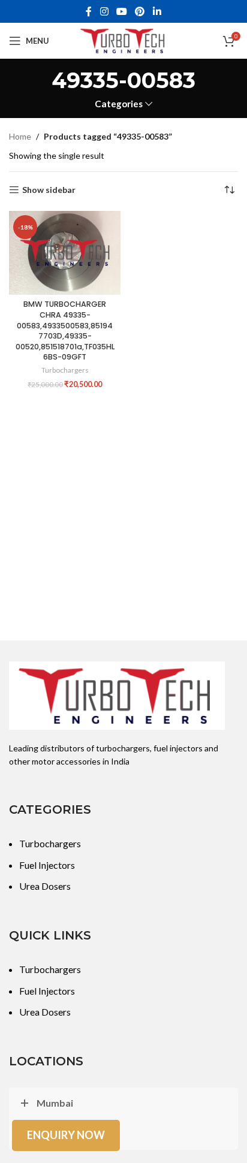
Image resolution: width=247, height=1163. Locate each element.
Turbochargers (65, 369)
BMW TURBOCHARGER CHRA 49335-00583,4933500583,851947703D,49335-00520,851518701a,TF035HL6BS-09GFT (65, 330)
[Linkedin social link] (157, 11)
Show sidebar (49, 190)
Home (20, 136)
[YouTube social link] (121, 11)
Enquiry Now (66, 1134)
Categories (119, 103)
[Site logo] (123, 40)
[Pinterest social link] (140, 11)
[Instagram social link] (104, 11)
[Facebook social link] (89, 11)
